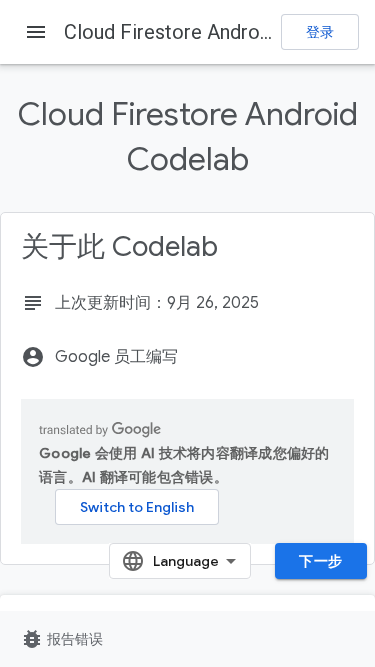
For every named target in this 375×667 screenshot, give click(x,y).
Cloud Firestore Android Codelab (209, 32)
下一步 (321, 561)
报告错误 (61, 639)
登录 (320, 32)
